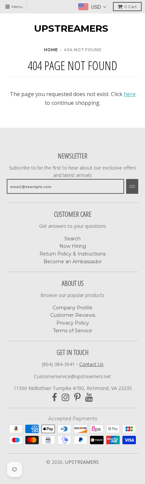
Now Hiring (72, 246)
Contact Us (91, 364)
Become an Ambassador (73, 262)
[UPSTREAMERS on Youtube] (89, 397)
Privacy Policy (72, 323)
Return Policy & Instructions (72, 254)
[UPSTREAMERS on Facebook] (54, 397)
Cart (130, 6)
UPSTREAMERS (71, 28)
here (130, 94)
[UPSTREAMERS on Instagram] (65, 397)
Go (132, 186)
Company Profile (72, 308)
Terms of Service (72, 331)
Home (51, 49)
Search (72, 239)
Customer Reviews (72, 315)
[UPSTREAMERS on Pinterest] (77, 397)
